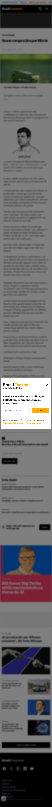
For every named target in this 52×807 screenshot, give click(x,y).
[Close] (47, 384)
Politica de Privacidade (13, 423)
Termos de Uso (33, 423)
